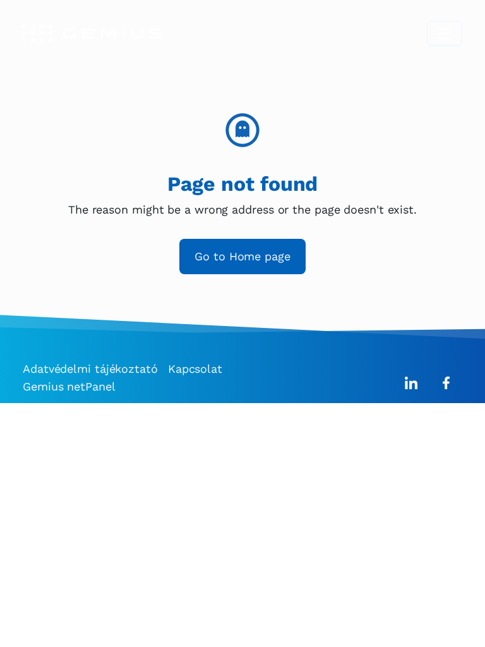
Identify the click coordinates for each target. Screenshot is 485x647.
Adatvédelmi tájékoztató (90, 368)
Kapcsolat (195, 368)
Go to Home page (242, 256)
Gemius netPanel (69, 386)
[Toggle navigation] (444, 33)
